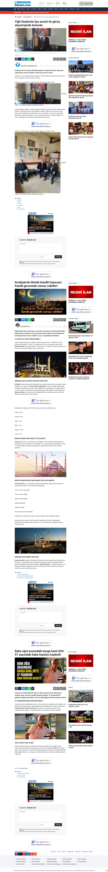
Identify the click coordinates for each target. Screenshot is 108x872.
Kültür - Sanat (63, 9)
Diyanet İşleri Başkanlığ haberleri (25, 576)
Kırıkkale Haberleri (21, 859)
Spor (77, 9)
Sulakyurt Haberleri (21, 861)
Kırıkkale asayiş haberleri (23, 773)
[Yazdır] (54, 59)
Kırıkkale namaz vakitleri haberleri (26, 577)
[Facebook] (16, 59)
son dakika (20, 205)
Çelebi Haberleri (36, 861)
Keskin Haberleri (27, 17)
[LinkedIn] (26, 59)
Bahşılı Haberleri (82, 859)
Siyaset (39, 9)
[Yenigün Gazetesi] (23, 3)
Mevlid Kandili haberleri (23, 574)
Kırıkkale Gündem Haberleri (69, 864)
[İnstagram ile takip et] (83, 9)
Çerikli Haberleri (20, 864)
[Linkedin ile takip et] (27, 853)
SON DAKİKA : (17, 12)
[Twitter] (19, 59)
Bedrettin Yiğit (21, 209)
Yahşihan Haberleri (51, 859)
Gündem (33, 9)
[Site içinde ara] (91, 9)
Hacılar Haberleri (82, 861)
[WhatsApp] (29, 59)
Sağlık (56, 9)
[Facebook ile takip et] (86, 9)
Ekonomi (50, 9)
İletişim (63, 851)
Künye (58, 851)
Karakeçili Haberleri (52, 861)
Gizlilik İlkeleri (70, 851)
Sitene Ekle (78, 851)
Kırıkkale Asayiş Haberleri (38, 864)
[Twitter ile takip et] (88, 9)
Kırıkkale (20, 200)
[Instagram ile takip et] (65, 327)
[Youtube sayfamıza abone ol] (24, 853)
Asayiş (28, 9)
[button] (57, 59)
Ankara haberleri (21, 775)
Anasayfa (53, 851)
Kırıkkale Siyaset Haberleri (54, 864)
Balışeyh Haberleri (67, 859)
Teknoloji (72, 9)
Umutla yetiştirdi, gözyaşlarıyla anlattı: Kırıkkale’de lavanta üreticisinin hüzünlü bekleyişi (45, 12)
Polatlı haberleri (21, 777)
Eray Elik (23, 326)
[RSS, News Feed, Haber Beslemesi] (35, 853)
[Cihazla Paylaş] (32, 59)
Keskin (19, 202)
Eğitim (45, 9)
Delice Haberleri (66, 861)
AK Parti (20, 203)
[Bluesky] (22, 59)
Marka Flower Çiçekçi (87, 851)
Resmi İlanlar (21, 9)
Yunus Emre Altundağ (26, 66)
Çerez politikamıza (86, 870)
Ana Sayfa (19, 17)
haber (19, 207)
